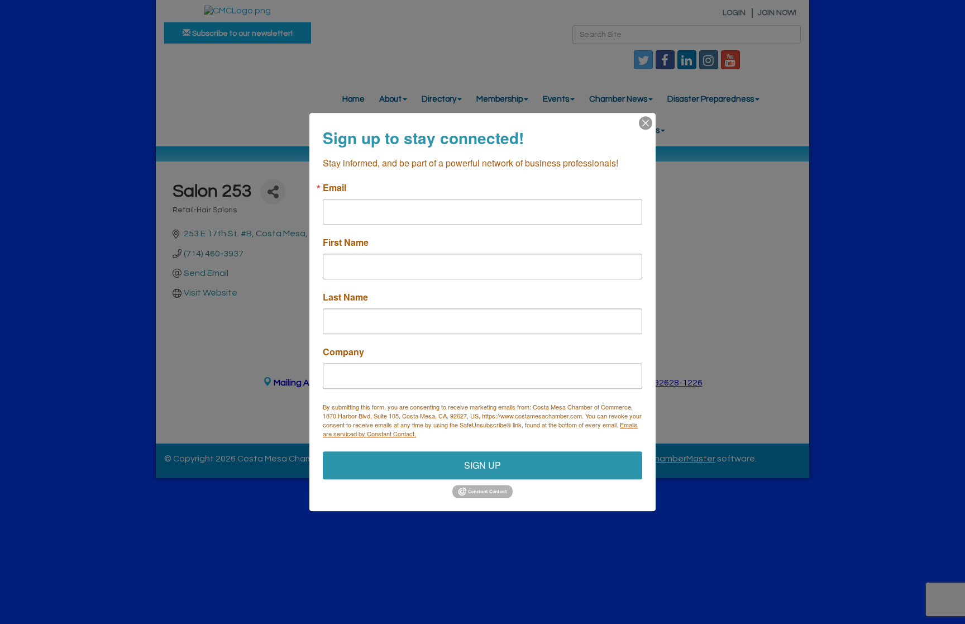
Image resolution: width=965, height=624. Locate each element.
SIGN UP (482, 465)
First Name (346, 242)
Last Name (345, 297)
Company (343, 351)
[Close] (645, 123)
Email (334, 187)
